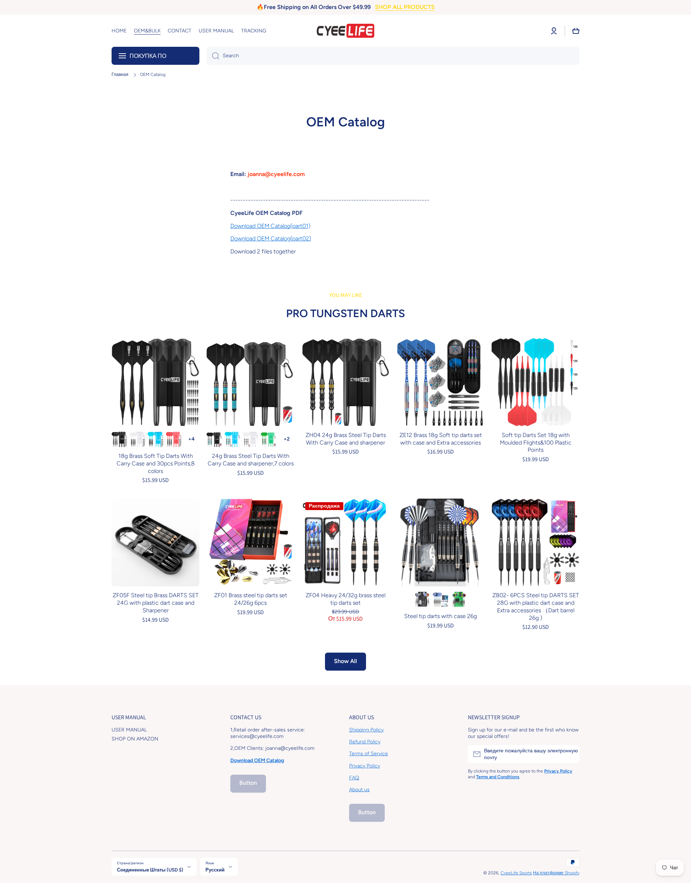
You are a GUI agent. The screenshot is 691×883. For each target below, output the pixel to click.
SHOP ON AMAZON (135, 739)
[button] (575, 31)
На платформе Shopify (556, 872)
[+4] (191, 439)
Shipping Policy (366, 730)
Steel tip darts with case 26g (440, 616)
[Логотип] (345, 31)
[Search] (213, 56)
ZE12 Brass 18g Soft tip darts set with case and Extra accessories (440, 439)
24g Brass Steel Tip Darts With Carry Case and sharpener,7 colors (251, 459)
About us (359, 790)
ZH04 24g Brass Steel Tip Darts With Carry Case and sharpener (346, 439)
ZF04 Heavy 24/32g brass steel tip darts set (345, 599)
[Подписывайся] (570, 754)
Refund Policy (364, 742)
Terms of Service (368, 754)
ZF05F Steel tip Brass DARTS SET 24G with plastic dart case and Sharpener (156, 603)
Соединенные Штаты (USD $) (150, 870)
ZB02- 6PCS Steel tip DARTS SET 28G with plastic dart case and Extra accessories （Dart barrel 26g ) (535, 606)
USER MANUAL (129, 730)
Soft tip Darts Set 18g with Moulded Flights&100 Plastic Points (536, 443)
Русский (215, 870)
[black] (119, 439)
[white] (137, 439)
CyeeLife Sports (516, 872)
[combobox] (393, 56)
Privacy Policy (364, 766)
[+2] (286, 439)
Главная (120, 74)
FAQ (354, 778)
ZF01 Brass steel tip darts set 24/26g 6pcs (250, 599)
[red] (173, 439)
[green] (268, 439)
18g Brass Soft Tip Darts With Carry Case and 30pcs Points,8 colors (156, 463)
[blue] (155, 439)
